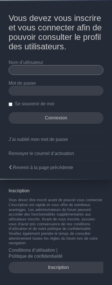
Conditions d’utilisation (32, 250)
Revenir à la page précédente (43, 167)
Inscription (58, 267)
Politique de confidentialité (36, 256)
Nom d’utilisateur (26, 62)
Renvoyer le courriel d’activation (41, 153)
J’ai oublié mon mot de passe (38, 139)
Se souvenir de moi (34, 103)
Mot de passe (22, 83)
